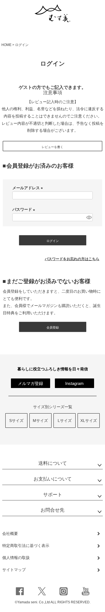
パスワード (24, 209)
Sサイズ (16, 420)
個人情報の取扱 (16, 557)
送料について (52, 463)
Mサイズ (40, 420)
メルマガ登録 (30, 383)
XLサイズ (88, 420)
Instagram (74, 383)
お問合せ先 (52, 510)
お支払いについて (53, 479)
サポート (52, 494)
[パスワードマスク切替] (88, 217)
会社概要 (10, 533)
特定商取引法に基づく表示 (25, 545)
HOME (6, 45)
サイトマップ (14, 569)
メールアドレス (28, 188)
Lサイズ (65, 420)
